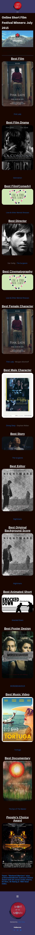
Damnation (17, 178)
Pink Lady (17, 114)
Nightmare (17, 519)
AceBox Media (21, 922)
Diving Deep (10, 425)
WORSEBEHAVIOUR (17, 686)
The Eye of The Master (17, 809)
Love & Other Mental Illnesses (17, 212)
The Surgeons (22, 263)
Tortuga (17, 750)
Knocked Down (17, 620)
